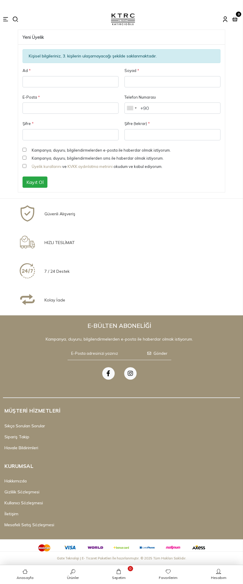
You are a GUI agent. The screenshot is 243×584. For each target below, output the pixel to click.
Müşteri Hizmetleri (32, 410)
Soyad (131, 70)
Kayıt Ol (35, 182)
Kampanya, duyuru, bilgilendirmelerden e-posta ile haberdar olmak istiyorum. (101, 150)
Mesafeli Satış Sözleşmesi (29, 524)
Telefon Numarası (140, 97)
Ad (27, 70)
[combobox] (131, 108)
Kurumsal (18, 466)
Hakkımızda (15, 481)
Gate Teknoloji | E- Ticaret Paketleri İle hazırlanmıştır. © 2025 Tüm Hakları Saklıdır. (121, 558)
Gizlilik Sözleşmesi (21, 492)
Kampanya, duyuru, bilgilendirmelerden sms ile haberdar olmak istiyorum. (98, 158)
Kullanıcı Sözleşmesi (23, 503)
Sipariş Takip (16, 436)
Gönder (160, 353)
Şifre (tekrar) (137, 123)
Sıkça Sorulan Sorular (24, 426)
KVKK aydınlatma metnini (90, 166)
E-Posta (31, 97)
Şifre (28, 123)
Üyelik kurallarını (46, 166)
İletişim (11, 513)
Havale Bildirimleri (21, 447)
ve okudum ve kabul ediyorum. (97, 166)
